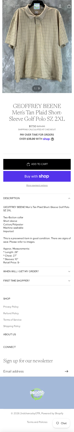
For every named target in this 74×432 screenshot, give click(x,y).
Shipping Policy (11, 326)
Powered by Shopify (52, 413)
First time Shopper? (16, 280)
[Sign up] (66, 371)
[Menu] (4, 6)
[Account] (60, 6)
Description (11, 198)
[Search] (13, 6)
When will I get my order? (21, 271)
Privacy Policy (10, 306)
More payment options (37, 185)
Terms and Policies (37, 422)
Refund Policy (11, 313)
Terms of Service (12, 319)
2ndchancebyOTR (30, 413)
